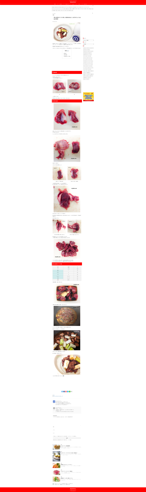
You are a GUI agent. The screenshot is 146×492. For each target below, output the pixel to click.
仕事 (64, 8)
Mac (92, 51)
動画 (85, 72)
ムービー (85, 69)
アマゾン (85, 56)
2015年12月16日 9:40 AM (58, 407)
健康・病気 (67, 8)
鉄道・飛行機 (69, 10)
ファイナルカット (89, 62)
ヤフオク (89, 69)
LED (88, 51)
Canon (85, 49)
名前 (53, 426)
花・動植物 (53, 10)
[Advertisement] (67, 64)
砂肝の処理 (65, 54)
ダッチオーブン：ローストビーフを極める (66, 471)
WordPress (85, 54)
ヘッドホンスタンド (86, 67)
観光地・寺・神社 (60, 10)
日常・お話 (82, 8)
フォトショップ (90, 64)
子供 (88, 74)
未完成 (85, 8)
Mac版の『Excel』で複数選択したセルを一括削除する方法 (62, 484)
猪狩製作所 (85, 77)
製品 (56, 10)
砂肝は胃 (65, 53)
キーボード (90, 59)
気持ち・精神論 (89, 8)
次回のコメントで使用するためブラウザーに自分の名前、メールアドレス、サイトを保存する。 (65, 436)
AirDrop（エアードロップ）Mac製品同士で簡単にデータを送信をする (64, 483)
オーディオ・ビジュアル (55, 8)
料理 (76, 8)
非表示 (68, 50)
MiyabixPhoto (73, 2)
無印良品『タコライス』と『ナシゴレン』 (66, 464)
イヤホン (89, 56)
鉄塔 (65, 10)
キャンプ (85, 59)
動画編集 (88, 72)
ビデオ (85, 62)
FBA (88, 49)
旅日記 (78, 8)
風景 (72, 10)
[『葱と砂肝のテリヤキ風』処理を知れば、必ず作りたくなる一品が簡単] (68, 391)
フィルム (85, 64)
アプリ (90, 54)
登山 (92, 8)
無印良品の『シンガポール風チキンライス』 (67, 478)
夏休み (85, 74)
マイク (91, 67)
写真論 (70, 8)
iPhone (85, 51)
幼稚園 (92, 74)
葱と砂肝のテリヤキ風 (67, 56)
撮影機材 (73, 8)
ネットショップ (61, 8)
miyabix (54, 409)
